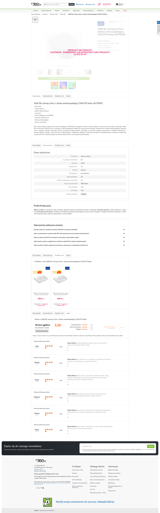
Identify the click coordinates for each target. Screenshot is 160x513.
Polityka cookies (113, 476)
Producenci (100, 10)
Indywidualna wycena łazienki (158, 29)
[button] (48, 268)
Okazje (125, 10)
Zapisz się (150, 446)
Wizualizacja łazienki (96, 473)
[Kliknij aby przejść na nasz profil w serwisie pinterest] (40, 488)
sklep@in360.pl (38, 469)
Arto (82, 187)
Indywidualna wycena (96, 470)
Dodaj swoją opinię (42, 331)
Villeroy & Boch (85, 156)
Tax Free (92, 489)
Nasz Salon (75, 476)
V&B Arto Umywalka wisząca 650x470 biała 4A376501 (60, 293)
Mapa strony (112, 490)
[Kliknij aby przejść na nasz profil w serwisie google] (39, 488)
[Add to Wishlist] (35, 20)
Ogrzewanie (76, 10)
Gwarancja (93, 486)
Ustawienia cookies (114, 479)
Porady (118, 10)
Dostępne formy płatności (79, 483)
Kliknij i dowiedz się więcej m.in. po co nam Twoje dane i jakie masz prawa (52, 483)
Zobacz (84, 194)
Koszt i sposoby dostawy (97, 479)
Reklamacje (111, 483)
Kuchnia (57, 10)
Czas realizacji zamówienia (98, 476)
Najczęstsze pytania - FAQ (97, 492)
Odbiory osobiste (95, 483)
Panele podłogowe (88, 10)
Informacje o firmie (77, 470)
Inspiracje (109, 10)
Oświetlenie (66, 10)
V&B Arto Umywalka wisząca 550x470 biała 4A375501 (41, 293)
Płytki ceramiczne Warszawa (77, 487)
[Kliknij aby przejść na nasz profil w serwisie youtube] (43, 488)
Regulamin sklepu (113, 470)
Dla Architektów (77, 479)
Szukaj (72, 4)
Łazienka (35, 10)
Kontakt (74, 473)
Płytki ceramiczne (46, 10)
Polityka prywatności (114, 473)
